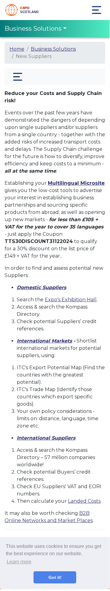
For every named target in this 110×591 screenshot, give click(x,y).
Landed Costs (84, 501)
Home (16, 49)
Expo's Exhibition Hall (71, 299)
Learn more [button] (19, 561)
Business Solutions (33, 28)
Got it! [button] (55, 577)
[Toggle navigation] (96, 10)
